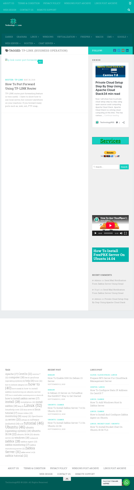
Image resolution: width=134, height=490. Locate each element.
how (38, 381)
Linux (33, 405)
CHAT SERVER (46, 43)
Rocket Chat (103, 423)
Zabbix (60, 404)
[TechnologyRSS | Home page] (13, 22)
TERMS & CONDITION (29, 3)
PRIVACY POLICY (51, 3)
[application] (110, 225)
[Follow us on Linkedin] (127, 50)
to (21, 424)
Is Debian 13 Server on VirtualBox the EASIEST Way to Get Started (65, 394)
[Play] (95, 233)
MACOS (99, 36)
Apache (11, 373)
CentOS (93, 387)
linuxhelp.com (14, 409)
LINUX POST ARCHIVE (106, 3)
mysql (26, 416)
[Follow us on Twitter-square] (118, 50)
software (25, 420)
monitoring (13, 416)
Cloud (93, 375)
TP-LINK (19, 80)
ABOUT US (8, 3)
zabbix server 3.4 (28, 452)
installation (28, 402)
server (14, 419)
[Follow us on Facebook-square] (114, 50)
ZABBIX (9, 36)
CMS (109, 36)
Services (110, 140)
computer (16, 377)
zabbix (12, 441)
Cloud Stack (104, 375)
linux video (25, 413)
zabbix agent (29, 441)
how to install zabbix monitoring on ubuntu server (23, 391)
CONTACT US (26, 9)
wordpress (34, 438)
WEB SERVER (12, 43)
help (29, 380)
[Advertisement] (81, 23)
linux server (29, 410)
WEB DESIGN (9, 9)
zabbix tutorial (16, 455)
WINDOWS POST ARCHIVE (77, 3)
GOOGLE (121, 36)
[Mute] (121, 233)
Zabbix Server (20, 450)
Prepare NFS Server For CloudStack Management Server (108, 380)
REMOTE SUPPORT (46, 9)
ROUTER (28, 43)
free (27, 378)
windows (21, 437)
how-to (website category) (16, 385)
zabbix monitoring (17, 444)
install (12, 402)
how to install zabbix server (22, 398)
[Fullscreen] (125, 233)
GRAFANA (22, 36)
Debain (51, 375)
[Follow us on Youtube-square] (123, 50)
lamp (21, 406)
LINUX (33, 36)
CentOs (25, 373)
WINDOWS (48, 36)
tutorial (34, 423)
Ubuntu (15, 427)
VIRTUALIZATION (66, 36)
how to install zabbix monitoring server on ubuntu (26, 395)
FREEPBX (85, 36)
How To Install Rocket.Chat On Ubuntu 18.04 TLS (106, 428)
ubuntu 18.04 (25, 434)
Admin (97, 280)
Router (9, 80)
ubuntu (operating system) (19, 429)
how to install (18, 389)
